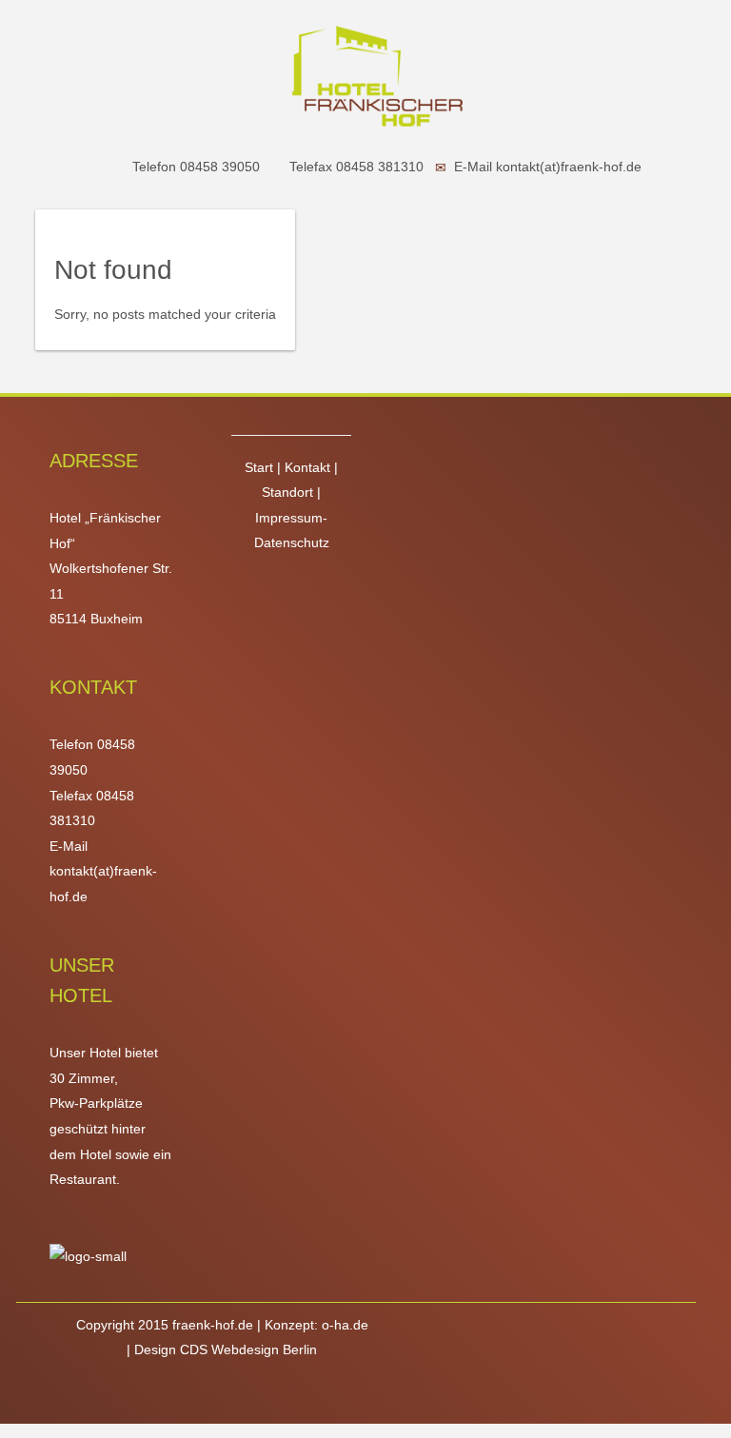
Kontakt (309, 467)
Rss (259, 1393)
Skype (237, 1393)
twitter (210, 1393)
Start (261, 467)
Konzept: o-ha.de (316, 1324)
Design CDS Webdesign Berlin (225, 1349)
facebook (183, 1393)
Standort (289, 492)
